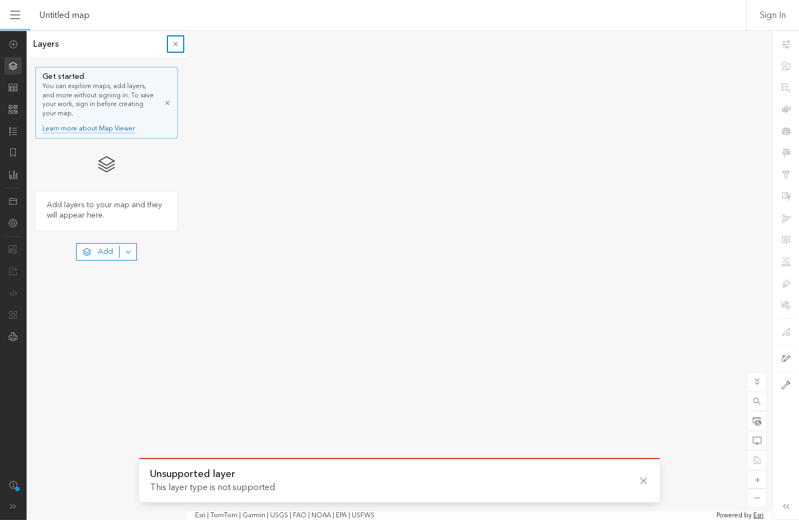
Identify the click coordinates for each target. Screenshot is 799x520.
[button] (757, 401)
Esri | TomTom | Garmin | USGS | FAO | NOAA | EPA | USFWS (284, 515)
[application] (399, 275)
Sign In (773, 15)
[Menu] (15, 15)
